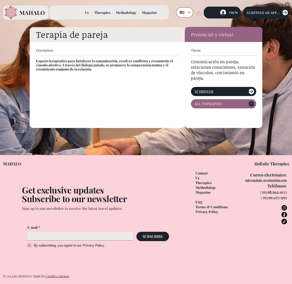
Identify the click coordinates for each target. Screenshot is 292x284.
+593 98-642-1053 (273, 192)
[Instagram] (284, 208)
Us (197, 178)
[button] (198, 12)
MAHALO (32, 12)
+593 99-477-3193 (274, 197)
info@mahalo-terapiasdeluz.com (266, 180)
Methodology (206, 187)
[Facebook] (284, 214)
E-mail (33, 227)
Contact (202, 173)
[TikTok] (284, 221)
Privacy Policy (207, 211)
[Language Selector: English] (184, 12)
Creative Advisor (57, 276)
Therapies (204, 182)
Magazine (203, 192)
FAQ (199, 202)
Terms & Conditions (212, 207)
